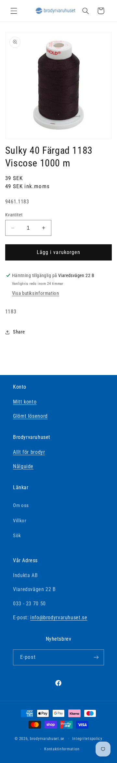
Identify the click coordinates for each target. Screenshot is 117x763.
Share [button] (19, 332)
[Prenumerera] (96, 657)
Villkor (19, 521)
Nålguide (23, 466)
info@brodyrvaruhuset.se (58, 617)
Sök (17, 536)
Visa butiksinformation (35, 293)
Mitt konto (24, 402)
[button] (13, 10)
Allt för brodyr (29, 452)
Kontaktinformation (61, 749)
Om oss (21, 505)
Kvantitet (14, 214)
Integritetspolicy (87, 738)
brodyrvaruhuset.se (47, 738)
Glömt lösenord (30, 416)
